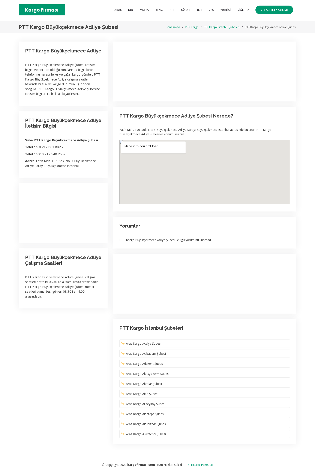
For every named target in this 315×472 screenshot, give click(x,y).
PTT (172, 10)
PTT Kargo (191, 27)
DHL (130, 10)
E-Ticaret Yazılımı (274, 10)
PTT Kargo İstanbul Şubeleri (222, 27)
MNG (159, 10)
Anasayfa (173, 27)
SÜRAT (185, 10)
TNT (199, 10)
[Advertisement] (63, 213)
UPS (211, 10)
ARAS (118, 10)
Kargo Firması (41, 10)
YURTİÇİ (225, 10)
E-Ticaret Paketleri (200, 465)
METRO (145, 10)
